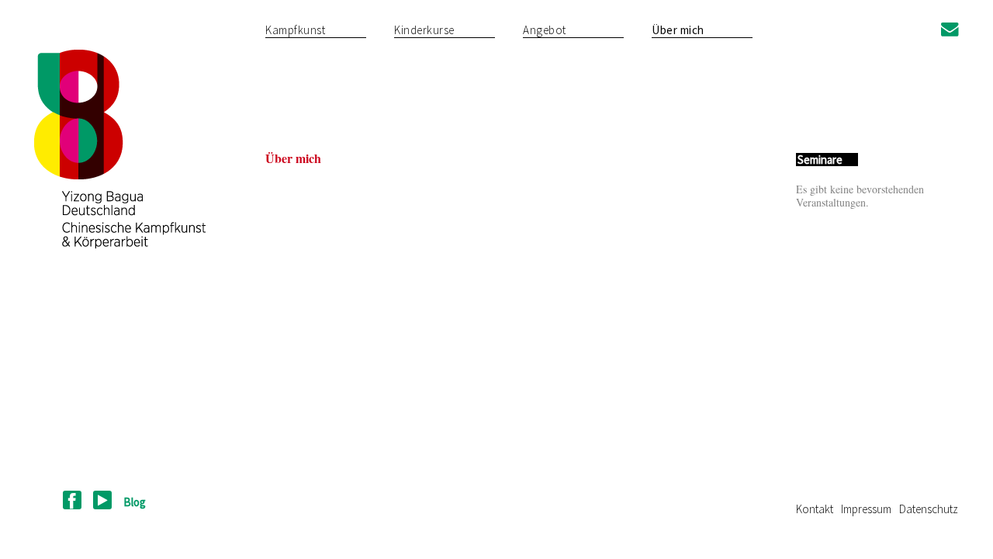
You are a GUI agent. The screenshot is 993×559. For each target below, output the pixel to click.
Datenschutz (928, 509)
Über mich (678, 30)
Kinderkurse (424, 30)
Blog (134, 502)
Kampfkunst (295, 30)
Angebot (544, 30)
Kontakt (814, 509)
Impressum (866, 509)
